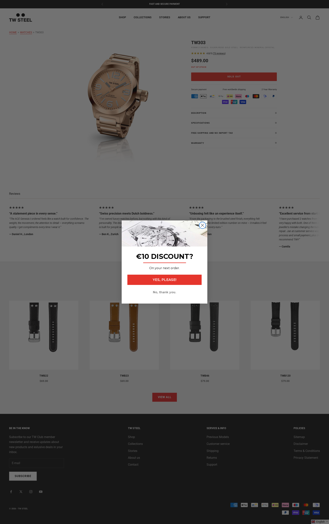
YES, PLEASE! (164, 280)
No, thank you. (164, 292)
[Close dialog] (202, 225)
